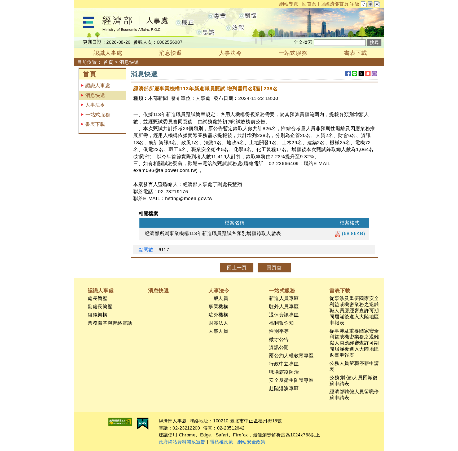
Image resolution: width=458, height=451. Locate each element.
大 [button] (377, 5)
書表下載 (95, 124)
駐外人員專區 (284, 306)
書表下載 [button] (355, 53)
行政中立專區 (284, 363)
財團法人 (218, 323)
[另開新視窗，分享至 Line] (354, 73)
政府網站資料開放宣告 (182, 441)
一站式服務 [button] (293, 53)
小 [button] (364, 5)
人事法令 (95, 105)
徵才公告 (279, 339)
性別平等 (279, 331)
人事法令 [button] (230, 53)
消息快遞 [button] (170, 53)
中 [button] (370, 5)
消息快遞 (95, 95)
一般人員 (218, 298)
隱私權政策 (221, 441)
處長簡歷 (98, 298)
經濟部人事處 (89, 11)
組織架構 (98, 314)
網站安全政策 (251, 441)
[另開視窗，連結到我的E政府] (142, 424)
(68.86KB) (353, 233)
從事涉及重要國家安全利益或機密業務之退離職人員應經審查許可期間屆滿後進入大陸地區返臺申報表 (354, 343)
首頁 (108, 62)
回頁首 (274, 267)
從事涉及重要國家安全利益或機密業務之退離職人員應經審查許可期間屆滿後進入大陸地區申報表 (354, 310)
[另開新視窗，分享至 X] (361, 73)
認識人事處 (97, 85)
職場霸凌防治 (284, 372)
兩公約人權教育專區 (291, 355)
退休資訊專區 (284, 314)
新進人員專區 (284, 298)
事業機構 (218, 306)
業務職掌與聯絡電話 (110, 323)
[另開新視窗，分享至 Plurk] (367, 73)
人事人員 (218, 331)
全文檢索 (303, 42)
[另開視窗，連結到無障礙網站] (120, 422)
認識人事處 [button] (108, 53)
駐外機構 (218, 314)
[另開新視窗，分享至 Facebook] (348, 73)
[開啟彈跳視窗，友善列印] (374, 73)
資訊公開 (279, 347)
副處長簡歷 (100, 306)
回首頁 (309, 3)
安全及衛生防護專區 (291, 380)
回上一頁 (237, 267)
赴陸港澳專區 (284, 388)
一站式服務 (97, 114)
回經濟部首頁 (334, 3)
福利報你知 (281, 323)
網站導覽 (288, 3)
